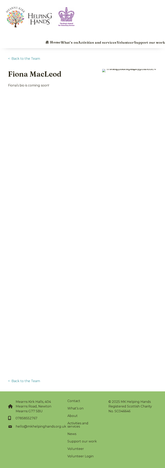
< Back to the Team (24, 59)
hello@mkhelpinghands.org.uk (41, 426)
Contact (73, 401)
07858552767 (26, 418)
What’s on (69, 42)
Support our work (149, 42)
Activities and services (97, 42)
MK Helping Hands (136, 402)
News (71, 434)
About (72, 416)
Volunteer (125, 42)
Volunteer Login (80, 456)
